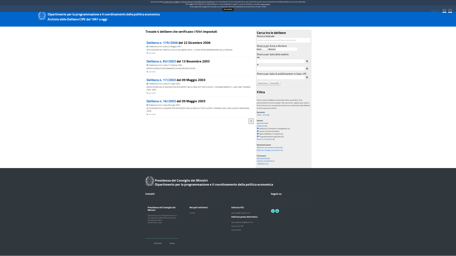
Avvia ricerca (262, 83)
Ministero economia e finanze (268, 147)
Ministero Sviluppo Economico (269, 150)
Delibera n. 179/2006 (162, 42)
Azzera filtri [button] (275, 83)
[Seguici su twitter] (277, 211)
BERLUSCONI (262, 158)
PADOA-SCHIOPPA (264, 161)
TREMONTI (261, 163)
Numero (272, 49)
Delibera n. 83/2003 (162, 61)
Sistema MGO (236, 230)
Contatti (192, 213)
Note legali (158, 243)
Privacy (172, 243)
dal (258, 57)
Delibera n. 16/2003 (162, 101)
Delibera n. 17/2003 (162, 79)
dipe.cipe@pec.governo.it (240, 213)
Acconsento (228, 9)
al (257, 64)
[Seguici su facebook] (273, 211)
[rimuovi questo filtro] (258, 128)
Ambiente (260, 125)
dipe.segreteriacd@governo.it (242, 222)
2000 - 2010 (262, 114)
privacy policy (265, 4)
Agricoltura (261, 123)
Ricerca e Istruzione (264, 139)
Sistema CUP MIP (237, 226)
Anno (259, 49)
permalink (152, 53)
